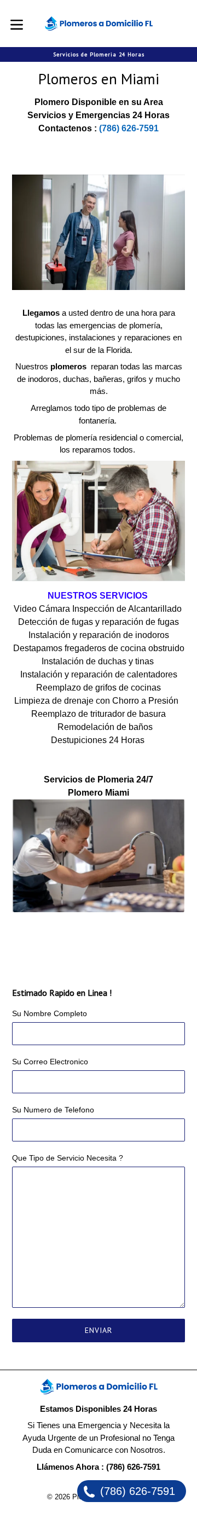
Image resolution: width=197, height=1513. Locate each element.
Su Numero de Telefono (53, 1109)
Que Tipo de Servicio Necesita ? (67, 1157)
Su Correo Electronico (50, 1061)
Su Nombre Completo (49, 1013)
